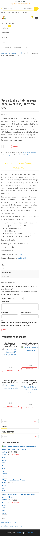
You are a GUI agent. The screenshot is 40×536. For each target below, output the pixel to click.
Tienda (20, 53)
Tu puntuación (6, 298)
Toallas (26, 155)
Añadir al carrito (16, 146)
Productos (6, 27)
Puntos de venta (17, 47)
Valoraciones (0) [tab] (18, 168)
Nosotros (4, 37)
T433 (24, 155)
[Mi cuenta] (29, 18)
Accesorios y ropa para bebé (9, 53)
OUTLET (26, 47)
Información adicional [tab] (26, 163)
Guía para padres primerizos (9, 522)
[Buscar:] (20, 421)
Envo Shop (30, 533)
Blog (3, 42)
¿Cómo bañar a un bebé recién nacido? (11, 526)
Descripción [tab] (8, 163)
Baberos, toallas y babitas (28, 153)
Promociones (5, 33)
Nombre (4, 313)
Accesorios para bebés (8, 23)
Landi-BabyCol (22, 258)
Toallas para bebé (10, 155)
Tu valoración (6, 302)
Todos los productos (6, 47)
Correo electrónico (26, 313)
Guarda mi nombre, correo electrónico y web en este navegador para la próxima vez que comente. (19, 324)
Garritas (20, 155)
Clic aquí (19, 254)
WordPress (20, 533)
